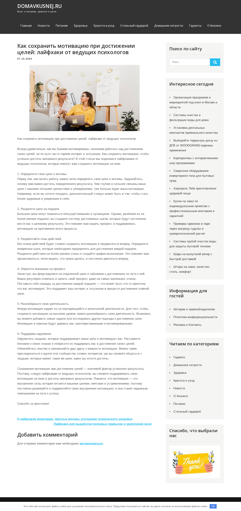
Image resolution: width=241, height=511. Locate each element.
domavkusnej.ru (39, 6)
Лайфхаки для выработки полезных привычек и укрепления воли (103, 424)
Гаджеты (195, 26)
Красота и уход (104, 26)
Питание (62, 26)
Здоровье (81, 26)
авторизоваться (91, 443)
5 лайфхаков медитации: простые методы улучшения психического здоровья (74, 419)
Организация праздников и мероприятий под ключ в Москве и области (193, 102)
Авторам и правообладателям (194, 309)
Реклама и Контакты (187, 324)
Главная (26, 26)
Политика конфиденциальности (195, 317)
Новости (44, 26)
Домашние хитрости (168, 26)
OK (213, 506)
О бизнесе (214, 26)
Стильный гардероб (134, 26)
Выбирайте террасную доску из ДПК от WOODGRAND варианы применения (193, 145)
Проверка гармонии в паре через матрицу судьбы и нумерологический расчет (189, 228)
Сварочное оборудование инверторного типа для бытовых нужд (191, 175)
